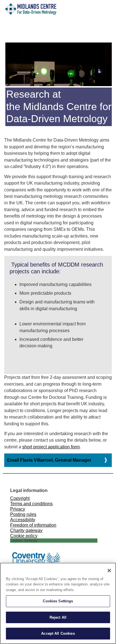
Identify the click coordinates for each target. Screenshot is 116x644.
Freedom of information (33, 524)
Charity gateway (26, 530)
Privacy (17, 508)
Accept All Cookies (58, 633)
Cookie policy (23, 535)
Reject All (58, 617)
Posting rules (23, 514)
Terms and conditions (31, 503)
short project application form (51, 446)
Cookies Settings (58, 601)
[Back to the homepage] (13, 13)
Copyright (20, 498)
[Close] (109, 570)
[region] (58, 603)
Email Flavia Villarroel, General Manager (49, 460)
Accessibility (22, 519)
